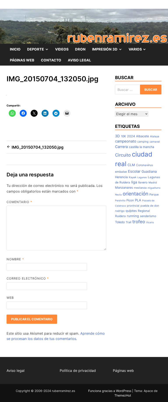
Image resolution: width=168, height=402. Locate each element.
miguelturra (154, 187)
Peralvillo (120, 200)
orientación (135, 194)
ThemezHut (122, 395)
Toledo (120, 222)
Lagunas (142, 177)
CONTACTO (51, 60)
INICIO (15, 49)
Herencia (121, 177)
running (133, 216)
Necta (118, 194)
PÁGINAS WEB (22, 60)
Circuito (123, 155)
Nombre (15, 259)
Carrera (121, 146)
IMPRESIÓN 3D (108, 51)
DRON (80, 49)
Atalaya (154, 136)
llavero (142, 182)
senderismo (148, 216)
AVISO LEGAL (79, 60)
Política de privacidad (78, 370)
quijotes (131, 210)
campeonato (125, 141)
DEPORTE (39, 51)
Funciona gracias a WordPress (110, 391)
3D (117, 136)
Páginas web (123, 370)
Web (10, 297)
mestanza (140, 187)
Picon (130, 200)
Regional (144, 210)
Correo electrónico (28, 278)
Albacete (142, 136)
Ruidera (120, 216)
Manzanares (124, 187)
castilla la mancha (141, 147)
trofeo (138, 221)
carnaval (155, 141)
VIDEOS (61, 49)
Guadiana (149, 171)
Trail (128, 222)
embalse (121, 171)
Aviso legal (15, 370)
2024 (131, 136)
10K (123, 136)
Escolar (134, 171)
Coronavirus (144, 165)
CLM (131, 165)
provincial (133, 205)
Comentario (19, 202)
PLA (138, 200)
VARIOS (139, 51)
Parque (154, 194)
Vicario (150, 222)
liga (134, 182)
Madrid (153, 182)
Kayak (132, 177)
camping (143, 141)
